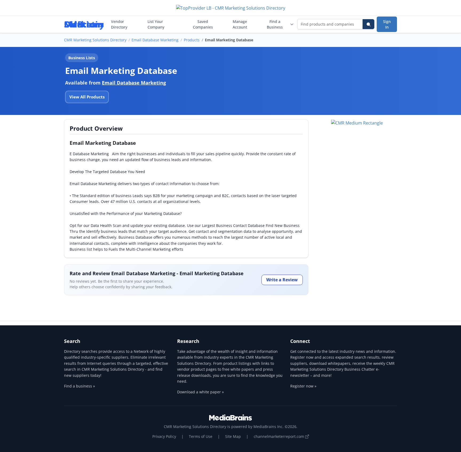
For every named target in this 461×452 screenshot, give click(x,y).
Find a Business (275, 24)
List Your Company (156, 24)
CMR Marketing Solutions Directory (95, 39)
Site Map (233, 436)
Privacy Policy (164, 436)
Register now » (303, 386)
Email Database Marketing (155, 39)
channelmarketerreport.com (279, 436)
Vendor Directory (119, 24)
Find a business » (79, 386)
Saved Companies (203, 24)
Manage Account (240, 24)
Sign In (387, 24)
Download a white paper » (200, 391)
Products (192, 39)
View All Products (87, 96)
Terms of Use (200, 436)
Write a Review (282, 280)
